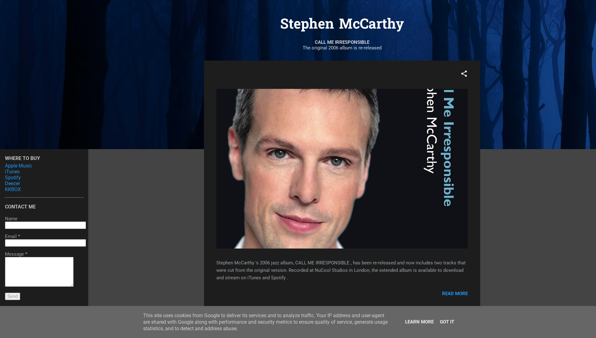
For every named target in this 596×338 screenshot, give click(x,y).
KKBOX (13, 189)
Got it (447, 322)
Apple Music (18, 166)
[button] (464, 75)
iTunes (12, 172)
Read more (455, 293)
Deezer (12, 183)
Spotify (13, 177)
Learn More (419, 322)
